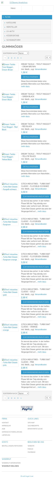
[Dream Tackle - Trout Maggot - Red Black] (10, 127)
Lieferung (6, 435)
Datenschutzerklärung (12, 432)
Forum (30, 449)
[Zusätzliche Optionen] (27, 408)
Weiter (21, 58)
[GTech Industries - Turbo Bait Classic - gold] (10, 292)
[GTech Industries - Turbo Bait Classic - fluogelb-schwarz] (10, 187)
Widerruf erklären (10, 466)
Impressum (6, 426)
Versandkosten (41, 69)
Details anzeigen (30, 77)
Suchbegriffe (33, 426)
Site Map (31, 423)
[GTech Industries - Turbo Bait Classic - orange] (10, 327)
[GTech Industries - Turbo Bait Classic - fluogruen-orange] (10, 257)
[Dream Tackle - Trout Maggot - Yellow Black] (10, 157)
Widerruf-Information (11, 463)
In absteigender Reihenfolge (31, 53)
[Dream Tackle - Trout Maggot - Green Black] (10, 97)
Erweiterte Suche (35, 429)
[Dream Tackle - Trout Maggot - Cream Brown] (10, 67)
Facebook (31, 452)
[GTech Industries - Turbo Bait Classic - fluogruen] (10, 222)
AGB (3, 429)
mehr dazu (25, 86)
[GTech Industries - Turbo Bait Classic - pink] (10, 362)
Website (31, 446)
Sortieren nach (10, 53)
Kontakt (5, 423)
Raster (48, 53)
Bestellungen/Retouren (12, 446)
